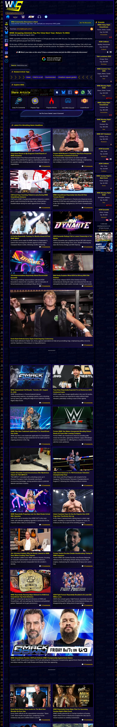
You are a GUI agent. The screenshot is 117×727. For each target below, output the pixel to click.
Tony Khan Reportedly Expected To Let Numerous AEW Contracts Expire (72, 391)
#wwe (28, 77)
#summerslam (50, 77)
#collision (103, 49)
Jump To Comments (18, 107)
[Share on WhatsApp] (83, 92)
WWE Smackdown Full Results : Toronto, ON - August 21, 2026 (29, 391)
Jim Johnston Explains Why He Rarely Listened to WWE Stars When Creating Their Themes (30, 554)
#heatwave (104, 141)
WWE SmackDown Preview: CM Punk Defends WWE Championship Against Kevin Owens (42, 658)
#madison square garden (67, 77)
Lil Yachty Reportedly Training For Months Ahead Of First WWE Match (30, 237)
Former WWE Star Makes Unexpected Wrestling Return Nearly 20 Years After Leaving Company (72, 432)
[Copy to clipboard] (57, 92)
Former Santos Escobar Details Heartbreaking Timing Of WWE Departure (72, 554)
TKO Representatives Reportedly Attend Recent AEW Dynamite (29, 276)
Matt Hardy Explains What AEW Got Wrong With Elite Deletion (71, 276)
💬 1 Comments (44, 247)
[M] (23, 29)
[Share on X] (89, 92)
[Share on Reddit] (76, 92)
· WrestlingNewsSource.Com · (14, 13)
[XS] (18, 29)
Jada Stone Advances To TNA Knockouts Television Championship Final (71, 474)
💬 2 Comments (87, 605)
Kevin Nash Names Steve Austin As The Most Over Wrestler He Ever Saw (28, 710)
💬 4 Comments (44, 485)
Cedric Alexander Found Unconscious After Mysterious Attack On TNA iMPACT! (30, 474)
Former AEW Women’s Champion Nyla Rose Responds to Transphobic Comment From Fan (72, 154)
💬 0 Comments (44, 166)
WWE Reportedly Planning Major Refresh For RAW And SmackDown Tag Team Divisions (30, 596)
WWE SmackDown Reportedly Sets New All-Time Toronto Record (70, 196)
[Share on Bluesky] (63, 92)
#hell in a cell (38, 77)
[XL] (27, 29)
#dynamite (104, 156)
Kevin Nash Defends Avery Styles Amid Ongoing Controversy (32, 339)
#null (104, 78)
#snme (104, 185)
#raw (104, 95)
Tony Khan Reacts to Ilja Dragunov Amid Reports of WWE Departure (28, 154)
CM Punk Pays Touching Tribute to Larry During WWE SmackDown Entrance (29, 196)
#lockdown (104, 64)
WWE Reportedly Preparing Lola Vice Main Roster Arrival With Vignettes (30, 515)
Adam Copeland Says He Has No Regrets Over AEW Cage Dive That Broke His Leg (71, 515)
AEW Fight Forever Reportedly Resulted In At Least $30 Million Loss (72, 596)
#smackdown (103, 34)
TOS (99, 230)
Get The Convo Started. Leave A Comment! (51, 113)
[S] (21, 29)
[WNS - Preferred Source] (52, 58)
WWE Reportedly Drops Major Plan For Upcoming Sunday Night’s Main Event (70, 710)
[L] (25, 29)
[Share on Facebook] (70, 92)
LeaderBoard (84, 107)
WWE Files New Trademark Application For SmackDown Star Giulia (30, 432)
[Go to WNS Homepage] (14, 6)
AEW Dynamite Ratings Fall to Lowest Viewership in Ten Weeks (72, 237)
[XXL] (30, 29)
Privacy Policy (104, 230)
